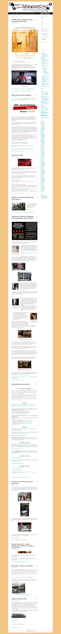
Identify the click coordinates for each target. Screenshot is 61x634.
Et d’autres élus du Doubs (15, 424)
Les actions (16, 212)
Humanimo (13, 98)
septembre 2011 (43, 181)
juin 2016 (42, 138)
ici (27, 433)
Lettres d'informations (17, 477)
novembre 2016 (43, 136)
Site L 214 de (16, 469)
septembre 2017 (43, 134)
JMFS (43, 103)
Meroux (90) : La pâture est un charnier (22, 566)
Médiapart (16, 448)
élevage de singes (18, 435)
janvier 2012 (42, 177)
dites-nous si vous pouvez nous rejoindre (24, 191)
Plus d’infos (28, 209)
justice (42, 104)
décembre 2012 (43, 171)
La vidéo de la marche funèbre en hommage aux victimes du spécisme (22, 376)
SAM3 (19, 605)
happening (43, 102)
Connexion (42, 195)
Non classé (16, 193)
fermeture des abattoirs (43, 98)
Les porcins (44, 71)
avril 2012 (42, 175)
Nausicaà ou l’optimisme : (16, 459)
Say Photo (25, 350)
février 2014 (42, 161)
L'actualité (42, 53)
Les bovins (44, 70)
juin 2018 (42, 131)
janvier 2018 (42, 133)
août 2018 (42, 130)
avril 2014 (42, 159)
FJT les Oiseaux (31, 64)
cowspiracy (42, 95)
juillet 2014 (42, 156)
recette (42, 113)
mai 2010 (42, 191)
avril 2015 (42, 148)
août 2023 (42, 121)
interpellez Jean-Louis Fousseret (27, 419)
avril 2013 (42, 168)
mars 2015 (42, 149)
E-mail (42, 18)
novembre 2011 (43, 179)
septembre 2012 (43, 173)
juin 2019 (42, 126)
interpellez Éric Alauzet (27, 422)
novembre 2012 (43, 172)
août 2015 (42, 144)
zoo (46, 117)
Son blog (13, 473)
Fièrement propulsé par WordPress (30, 630)
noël (43, 109)
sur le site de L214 (20, 582)
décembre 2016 (43, 135)
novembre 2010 (43, 187)
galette (44, 101)
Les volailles (45, 75)
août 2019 (42, 125)
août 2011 (42, 182)
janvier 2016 (42, 140)
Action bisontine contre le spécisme (21, 95)
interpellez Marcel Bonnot (27, 423)
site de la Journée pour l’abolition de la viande (23, 374)
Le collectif (13, 13)
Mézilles (42, 109)
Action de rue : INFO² (17, 155)
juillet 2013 (42, 166)
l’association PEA (17, 99)
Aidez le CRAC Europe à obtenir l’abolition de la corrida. (24, 428)
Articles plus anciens (15, 627)
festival (47, 98)
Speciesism (45, 113)
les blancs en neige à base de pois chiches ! (29, 471)
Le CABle (17, 98)
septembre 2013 (43, 165)
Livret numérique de (18, 467)
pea (48, 109)
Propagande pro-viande (45, 83)
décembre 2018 (43, 127)
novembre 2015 (43, 142)
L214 (20, 448)
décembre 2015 (43, 141)
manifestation (42, 108)
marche (45, 108)
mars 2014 (42, 160)
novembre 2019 (43, 124)
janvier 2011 (42, 186)
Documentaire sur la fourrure (16, 463)
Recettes (44, 80)
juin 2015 (42, 146)
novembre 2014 (43, 152)
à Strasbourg (18, 457)
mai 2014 (42, 158)
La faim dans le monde (45, 78)
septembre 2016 (43, 137)
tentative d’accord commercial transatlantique (25, 432)
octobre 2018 (43, 128)
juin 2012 (42, 174)
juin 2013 (42, 167)
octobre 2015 (43, 143)
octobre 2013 (43, 164)
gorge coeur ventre (47, 101)
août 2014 (42, 155)
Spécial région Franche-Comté (21, 594)
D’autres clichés (14, 618)
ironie (41, 103)
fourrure (42, 101)
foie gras (45, 99)
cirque (46, 93)
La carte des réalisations (15, 619)
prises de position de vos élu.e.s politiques (27, 415)
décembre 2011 (43, 178)
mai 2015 (42, 147)
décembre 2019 (43, 123)
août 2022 (42, 122)
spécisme (44, 115)
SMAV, (18, 555)
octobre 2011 (43, 180)
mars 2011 (42, 184)
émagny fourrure (43, 118)
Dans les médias (44, 55)
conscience (46, 94)
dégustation (44, 97)
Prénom (42, 21)
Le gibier (44, 67)
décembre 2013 (43, 163)
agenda (25, 212)
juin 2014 (42, 157)
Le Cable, (27, 67)
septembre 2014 (43, 154)
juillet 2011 (42, 183)
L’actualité (17, 13)
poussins (44, 110)
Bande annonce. (16, 453)
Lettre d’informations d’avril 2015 (21, 384)
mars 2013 (42, 169)
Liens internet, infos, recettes (30, 13)
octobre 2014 (43, 153)
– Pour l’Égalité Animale (23, 99)
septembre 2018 (43, 129)
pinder (42, 110)
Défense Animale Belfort (15, 348)
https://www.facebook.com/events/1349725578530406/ (20, 143)
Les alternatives (44, 79)
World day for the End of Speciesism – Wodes (27, 148)
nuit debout (45, 109)
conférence (42, 94)
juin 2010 (42, 190)
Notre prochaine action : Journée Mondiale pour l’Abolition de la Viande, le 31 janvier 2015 (23, 545)
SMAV (18, 486)
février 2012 (42, 176)
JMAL (18, 390)
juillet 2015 (42, 145)
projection (43, 112)
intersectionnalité (47, 102)
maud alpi (47, 108)
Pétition (47, 112)
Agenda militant (17, 561)
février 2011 (42, 185)
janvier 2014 (42, 162)
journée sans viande (46, 103)
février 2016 (42, 139)
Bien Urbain (29, 606)
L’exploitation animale (22, 13)
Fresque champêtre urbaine (19, 599)
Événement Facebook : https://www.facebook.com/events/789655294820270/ (23, 88)
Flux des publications (44, 196)
